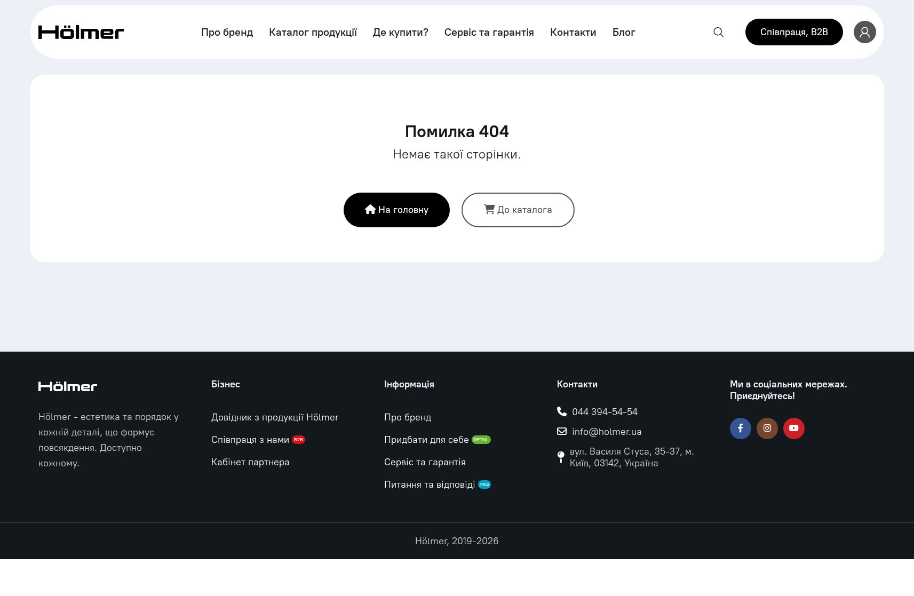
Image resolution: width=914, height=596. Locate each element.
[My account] (864, 32)
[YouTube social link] (794, 428)
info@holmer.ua (607, 432)
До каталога (524, 210)
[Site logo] (81, 31)
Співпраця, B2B (794, 32)
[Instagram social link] (767, 428)
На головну (403, 210)
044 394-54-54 (605, 412)
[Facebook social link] (740, 428)
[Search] (718, 32)
